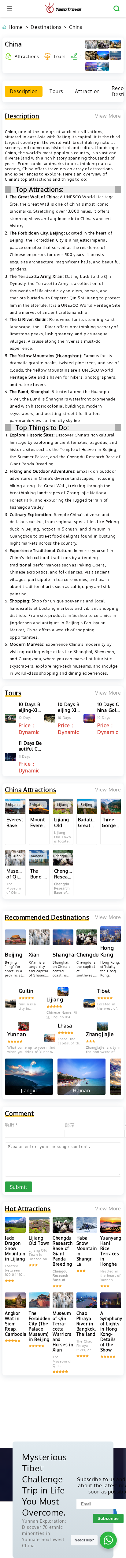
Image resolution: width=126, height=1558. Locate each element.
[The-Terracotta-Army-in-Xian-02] (91, 55)
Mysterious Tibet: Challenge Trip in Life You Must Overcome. (44, 1484)
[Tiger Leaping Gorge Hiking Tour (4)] (103, 55)
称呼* (11, 1125)
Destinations (46, 27)
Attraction (87, 91)
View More (108, 693)
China (76, 27)
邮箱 (70, 1125)
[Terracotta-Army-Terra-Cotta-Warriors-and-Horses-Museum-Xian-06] (91, 44)
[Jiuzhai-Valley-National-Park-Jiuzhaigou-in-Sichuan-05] (103, 66)
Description (24, 91)
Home (16, 27)
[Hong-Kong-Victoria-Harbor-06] (91, 66)
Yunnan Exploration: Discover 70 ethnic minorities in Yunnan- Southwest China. (44, 1533)
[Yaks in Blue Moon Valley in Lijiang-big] (115, 44)
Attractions (27, 56)
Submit (19, 1187)
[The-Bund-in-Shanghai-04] (115, 55)
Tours (60, 56)
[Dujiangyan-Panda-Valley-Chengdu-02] (103, 44)
